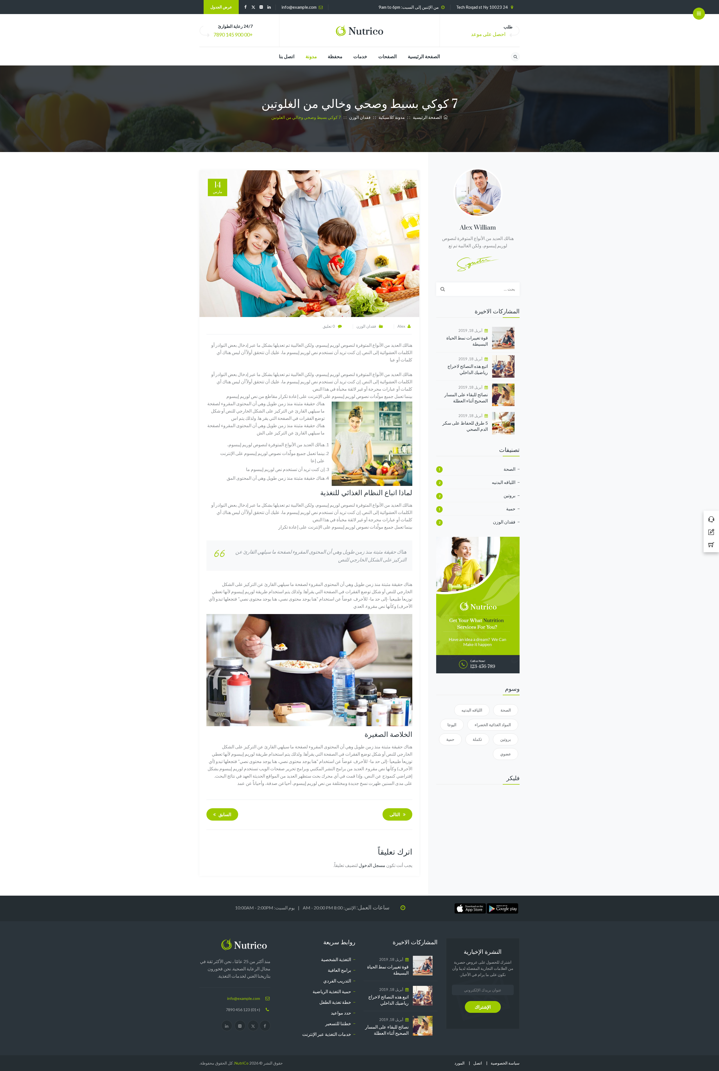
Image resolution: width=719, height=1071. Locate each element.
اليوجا (451, 724)
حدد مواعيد (341, 1012)
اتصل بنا (287, 56)
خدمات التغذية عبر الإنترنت (326, 1034)
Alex (401, 326)
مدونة (311, 56)
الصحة (509, 469)
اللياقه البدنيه (503, 482)
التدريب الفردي (337, 980)
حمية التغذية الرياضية (332, 991)
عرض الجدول (221, 6)
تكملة (477, 739)
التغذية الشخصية (336, 959)
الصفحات (387, 56)
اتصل (477, 1063)
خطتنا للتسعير (338, 1023)
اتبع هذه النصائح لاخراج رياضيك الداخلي (467, 369)
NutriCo (242, 1063)
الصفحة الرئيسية (424, 56)
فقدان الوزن (366, 326)
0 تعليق (329, 326)
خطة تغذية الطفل (335, 1002)
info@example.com (299, 7)
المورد (459, 1063)
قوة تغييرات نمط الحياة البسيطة (467, 341)
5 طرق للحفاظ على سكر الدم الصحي (465, 426)
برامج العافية (339, 970)
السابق (225, 814)
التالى (395, 814)
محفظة (335, 56)
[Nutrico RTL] (359, 30)
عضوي (505, 753)
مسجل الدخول (372, 865)
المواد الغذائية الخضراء (493, 724)
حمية (510, 508)
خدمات (360, 56)
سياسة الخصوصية (505, 1063)
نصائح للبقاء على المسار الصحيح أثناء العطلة (466, 397)
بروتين (509, 495)
